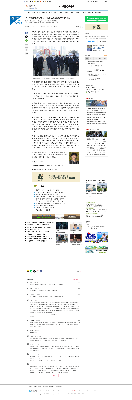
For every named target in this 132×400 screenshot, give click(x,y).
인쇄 (26, 46)
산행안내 (88, 91)
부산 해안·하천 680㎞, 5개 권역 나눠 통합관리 (47, 194)
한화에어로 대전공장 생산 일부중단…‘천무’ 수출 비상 (98, 121)
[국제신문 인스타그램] (51, 169)
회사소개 (42, 391)
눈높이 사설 (90, 202)
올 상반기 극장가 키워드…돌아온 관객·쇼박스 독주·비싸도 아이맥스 (62, 232)
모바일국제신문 (93, 391)
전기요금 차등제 (91, 38)
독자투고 (62, 391)
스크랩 (26, 54)
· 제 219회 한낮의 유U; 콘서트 (92, 228)
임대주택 (103, 36)
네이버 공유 (26, 40)
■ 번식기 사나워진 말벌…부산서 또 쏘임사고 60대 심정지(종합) (40, 222)
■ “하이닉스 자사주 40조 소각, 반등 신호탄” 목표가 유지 (38, 227)
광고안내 (52, 391)
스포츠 (66, 12)
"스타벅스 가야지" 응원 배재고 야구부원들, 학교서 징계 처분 (100, 141)
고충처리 (87, 391)
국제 (50, 12)
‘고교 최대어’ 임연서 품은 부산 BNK (45, 205)
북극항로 (94, 36)
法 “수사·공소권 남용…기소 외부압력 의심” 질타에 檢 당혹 (51, 197)
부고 (103, 89)
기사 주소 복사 (26, 50)
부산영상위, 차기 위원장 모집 (43, 210)
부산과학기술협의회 (37, 386)
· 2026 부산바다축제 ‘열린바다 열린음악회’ (95, 226)
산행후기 (93, 91)
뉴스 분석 (90, 208)
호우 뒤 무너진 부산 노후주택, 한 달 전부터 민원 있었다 (49, 192)
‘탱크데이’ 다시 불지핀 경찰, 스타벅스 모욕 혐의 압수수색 (99, 143)
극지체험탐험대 (102, 38)
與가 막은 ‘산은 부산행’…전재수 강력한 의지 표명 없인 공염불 (99, 211)
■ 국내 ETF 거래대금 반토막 (32, 229)
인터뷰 (77, 12)
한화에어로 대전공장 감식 (92, 119)
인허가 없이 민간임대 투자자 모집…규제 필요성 (96, 209)
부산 (42, 185)
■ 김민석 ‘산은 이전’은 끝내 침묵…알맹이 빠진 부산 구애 (38, 238)
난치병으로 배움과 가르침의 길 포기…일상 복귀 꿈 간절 (91, 193)
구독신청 (105, 1)
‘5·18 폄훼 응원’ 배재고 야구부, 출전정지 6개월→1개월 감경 (100, 148)
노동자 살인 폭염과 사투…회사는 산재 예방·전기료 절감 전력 (100, 108)
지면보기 (96, 1)
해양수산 (44, 12)
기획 (72, 12)
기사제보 (67, 391)
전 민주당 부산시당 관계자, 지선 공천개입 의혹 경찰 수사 (50, 201)
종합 (87, 58)
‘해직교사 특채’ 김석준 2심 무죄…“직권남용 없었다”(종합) (50, 203)
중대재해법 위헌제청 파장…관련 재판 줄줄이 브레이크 (98, 112)
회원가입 (92, 1)
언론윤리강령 (81, 391)
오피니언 (90, 12)
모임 (90, 89)
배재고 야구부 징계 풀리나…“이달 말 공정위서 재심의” (99, 152)
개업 (92, 89)
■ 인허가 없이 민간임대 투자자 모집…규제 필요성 (37, 236)
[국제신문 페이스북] (39, 169)
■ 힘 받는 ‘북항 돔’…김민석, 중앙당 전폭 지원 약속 (37, 231)
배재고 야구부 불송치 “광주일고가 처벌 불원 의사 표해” (99, 150)
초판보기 (101, 1)
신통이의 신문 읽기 (91, 213)
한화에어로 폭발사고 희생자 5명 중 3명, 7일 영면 (97, 114)
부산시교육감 (88, 36)
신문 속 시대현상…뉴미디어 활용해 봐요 (95, 215)
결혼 (95, 89)
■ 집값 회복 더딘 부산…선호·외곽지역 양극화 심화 (37, 225)
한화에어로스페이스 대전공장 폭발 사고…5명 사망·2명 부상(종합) (101, 123)
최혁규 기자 (27, 26)
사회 (29, 12)
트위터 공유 (26, 37)
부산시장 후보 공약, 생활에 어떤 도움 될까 (95, 206)
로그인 (88, 1)
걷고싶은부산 (45, 386)
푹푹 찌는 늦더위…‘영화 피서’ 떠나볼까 (46, 208)
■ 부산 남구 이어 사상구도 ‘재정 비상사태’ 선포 (36, 241)
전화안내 (47, 391)
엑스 (32, 1)
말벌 (97, 38)
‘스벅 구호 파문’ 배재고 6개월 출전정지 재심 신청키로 (98, 154)
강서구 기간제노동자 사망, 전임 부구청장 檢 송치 (97, 110)
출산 (97, 89)
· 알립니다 (88, 224)
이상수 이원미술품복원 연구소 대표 (101, 192)
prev (86, 237)
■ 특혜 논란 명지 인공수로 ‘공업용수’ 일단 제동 (36, 234)
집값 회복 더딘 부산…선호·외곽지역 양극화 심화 (48, 190)
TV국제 (84, 12)
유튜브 (43, 1)
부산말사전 (98, 12)
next (107, 237)
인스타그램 (48, 1)
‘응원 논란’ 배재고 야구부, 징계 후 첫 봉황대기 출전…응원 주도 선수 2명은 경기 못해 (105, 139)
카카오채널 (37, 1)
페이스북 (27, 1)
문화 (55, 12)
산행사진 (98, 91)
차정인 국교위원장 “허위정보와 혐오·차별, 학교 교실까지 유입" (100, 145)
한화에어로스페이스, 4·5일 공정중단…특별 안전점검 (98, 117)
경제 (38, 12)
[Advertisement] (96, 167)
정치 (33, 12)
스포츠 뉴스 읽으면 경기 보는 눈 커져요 (94, 216)
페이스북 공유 (26, 33)
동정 (100, 89)
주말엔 (60, 12)
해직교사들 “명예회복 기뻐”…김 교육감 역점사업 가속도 (50, 199)
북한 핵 (98, 36)
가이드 (88, 93)
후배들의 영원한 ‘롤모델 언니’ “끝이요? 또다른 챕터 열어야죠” (76, 244)
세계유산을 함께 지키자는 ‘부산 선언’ (94, 204)
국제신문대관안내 (59, 386)
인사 (87, 89)
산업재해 (89, 98)
